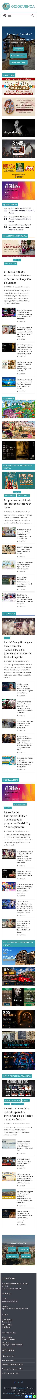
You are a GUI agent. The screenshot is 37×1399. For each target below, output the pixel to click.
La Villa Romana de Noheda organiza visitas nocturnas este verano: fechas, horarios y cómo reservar (24, 1216)
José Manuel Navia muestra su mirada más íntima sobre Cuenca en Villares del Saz (25, 1146)
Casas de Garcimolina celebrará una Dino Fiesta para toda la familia (24, 550)
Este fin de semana (18, 55)
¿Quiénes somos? (8, 1356)
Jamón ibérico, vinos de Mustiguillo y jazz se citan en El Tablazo (24, 873)
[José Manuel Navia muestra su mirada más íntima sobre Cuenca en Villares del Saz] (9, 1147)
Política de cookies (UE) (10, 1373)
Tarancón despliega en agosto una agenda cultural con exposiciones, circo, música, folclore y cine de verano (25, 1197)
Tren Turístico (7, 1337)
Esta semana (6, 1322)
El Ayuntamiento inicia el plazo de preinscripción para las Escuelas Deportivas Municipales (25, 762)
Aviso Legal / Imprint (9, 1360)
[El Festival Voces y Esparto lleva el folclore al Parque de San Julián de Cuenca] (18, 248)
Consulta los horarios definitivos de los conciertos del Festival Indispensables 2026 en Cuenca (24, 314)
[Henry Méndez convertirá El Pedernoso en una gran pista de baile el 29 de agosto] (9, 583)
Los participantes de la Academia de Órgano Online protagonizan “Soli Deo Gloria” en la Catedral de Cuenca (25, 349)
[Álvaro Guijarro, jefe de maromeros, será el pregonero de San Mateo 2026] (9, 726)
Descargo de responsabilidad (12, 1369)
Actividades (8, 260)
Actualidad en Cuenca (20, 804)
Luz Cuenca (6, 1342)
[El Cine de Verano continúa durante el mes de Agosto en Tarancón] (9, 1164)
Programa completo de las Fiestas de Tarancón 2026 (17, 503)
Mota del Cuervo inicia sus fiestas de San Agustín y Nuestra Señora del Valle (25, 565)
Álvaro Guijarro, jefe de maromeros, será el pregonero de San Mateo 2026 (25, 724)
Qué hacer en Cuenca (11, 263)
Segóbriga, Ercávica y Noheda (12, 1345)
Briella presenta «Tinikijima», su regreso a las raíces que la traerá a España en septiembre (25, 688)
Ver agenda (18, 49)
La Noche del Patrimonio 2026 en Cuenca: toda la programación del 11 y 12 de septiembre (17, 820)
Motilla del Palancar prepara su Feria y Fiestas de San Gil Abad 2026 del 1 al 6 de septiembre (24, 534)
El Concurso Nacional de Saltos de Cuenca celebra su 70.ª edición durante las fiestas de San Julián (25, 332)
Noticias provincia (10, 495)
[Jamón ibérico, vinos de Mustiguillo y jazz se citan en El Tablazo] (9, 875)
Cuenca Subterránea (9, 1340)
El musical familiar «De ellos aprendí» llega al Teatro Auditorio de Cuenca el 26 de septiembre (25, 888)
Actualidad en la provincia (12, 1100)
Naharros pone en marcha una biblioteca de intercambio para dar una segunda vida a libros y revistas (25, 1178)
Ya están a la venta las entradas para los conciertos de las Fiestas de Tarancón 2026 (18, 1114)
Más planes (6, 1327)
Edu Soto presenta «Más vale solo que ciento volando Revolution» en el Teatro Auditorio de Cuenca (24, 926)
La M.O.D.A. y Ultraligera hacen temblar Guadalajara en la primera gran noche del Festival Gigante (18, 650)
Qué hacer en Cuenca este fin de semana (16, 267)
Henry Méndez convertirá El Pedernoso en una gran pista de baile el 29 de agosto (24, 582)
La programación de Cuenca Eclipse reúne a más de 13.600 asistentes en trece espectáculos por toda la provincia (24, 707)
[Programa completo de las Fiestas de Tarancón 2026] (18, 480)
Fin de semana (7, 1324)
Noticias (7, 638)
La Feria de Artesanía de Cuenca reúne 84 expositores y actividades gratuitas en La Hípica (24, 366)
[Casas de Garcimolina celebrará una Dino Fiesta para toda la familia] (9, 552)
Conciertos (17, 260)
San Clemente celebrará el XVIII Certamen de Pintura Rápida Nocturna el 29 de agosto (25, 599)
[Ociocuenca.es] (4, 15)
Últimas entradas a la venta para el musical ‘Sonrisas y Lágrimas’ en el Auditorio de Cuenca (24, 384)
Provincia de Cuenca (18, 62)
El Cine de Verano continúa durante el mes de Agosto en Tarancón (24, 1162)
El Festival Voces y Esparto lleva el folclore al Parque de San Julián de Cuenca (17, 277)
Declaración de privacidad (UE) (12, 1365)
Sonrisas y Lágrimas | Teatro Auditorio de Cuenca (19, 228)
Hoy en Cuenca (7, 1319)
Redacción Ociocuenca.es (22, 287)
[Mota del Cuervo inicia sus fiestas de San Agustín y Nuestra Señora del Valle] (9, 567)
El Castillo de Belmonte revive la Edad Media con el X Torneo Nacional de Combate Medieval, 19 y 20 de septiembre (25, 857)
